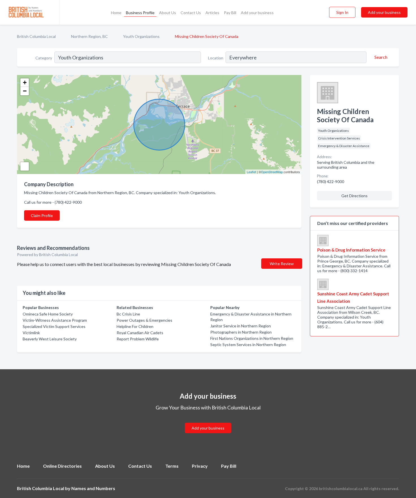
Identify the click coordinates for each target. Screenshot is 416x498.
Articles (212, 12)
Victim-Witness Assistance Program (55, 320)
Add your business (257, 12)
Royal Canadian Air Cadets (140, 332)
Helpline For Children (135, 326)
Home (116, 12)
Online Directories (62, 466)
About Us (167, 12)
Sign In (342, 12)
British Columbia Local (36, 36)
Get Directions (354, 195)
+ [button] (25, 82)
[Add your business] (208, 421)
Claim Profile (42, 215)
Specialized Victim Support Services (54, 326)
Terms (172, 466)
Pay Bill (230, 12)
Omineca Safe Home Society (48, 314)
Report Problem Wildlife (138, 338)
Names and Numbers (93, 488)
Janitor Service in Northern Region (240, 325)
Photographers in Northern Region (241, 332)
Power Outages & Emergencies (144, 320)
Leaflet (251, 171)
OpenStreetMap (272, 171)
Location (215, 57)
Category (43, 57)
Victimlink (31, 332)
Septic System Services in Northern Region (248, 344)
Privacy (200, 466)
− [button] (25, 91)
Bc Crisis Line (128, 314)
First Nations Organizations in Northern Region (251, 338)
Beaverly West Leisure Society (50, 338)
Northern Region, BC (89, 36)
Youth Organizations (141, 36)
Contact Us (191, 12)
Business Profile (140, 12)
